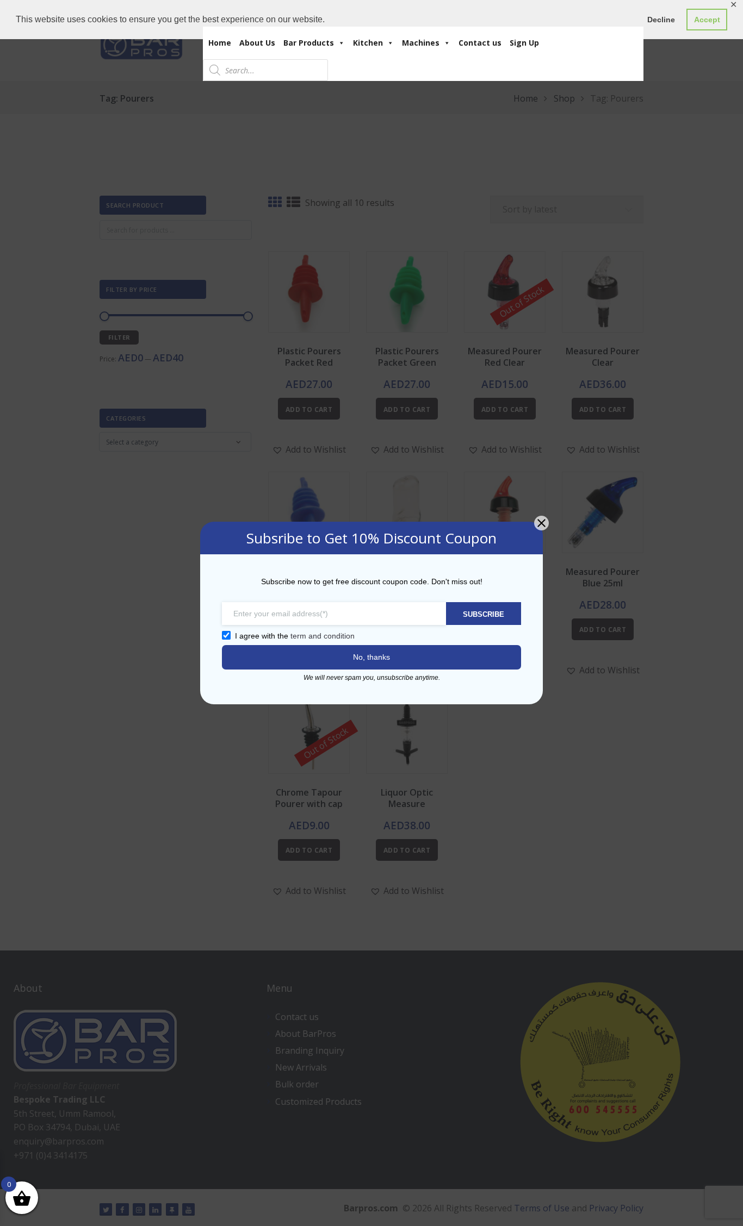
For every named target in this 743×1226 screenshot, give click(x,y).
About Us (257, 42)
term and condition (322, 635)
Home (219, 42)
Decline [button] (661, 19)
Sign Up (524, 42)
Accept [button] (707, 19)
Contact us (480, 42)
